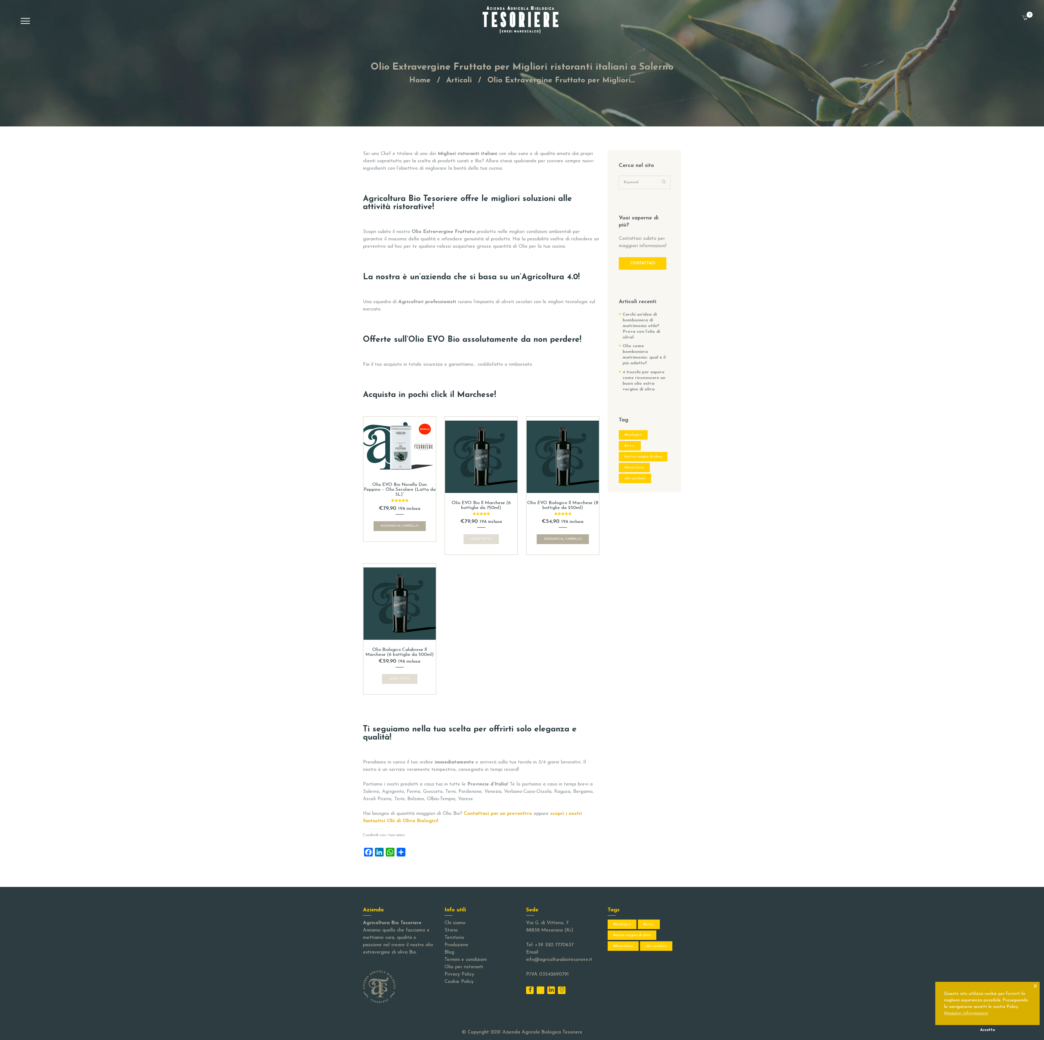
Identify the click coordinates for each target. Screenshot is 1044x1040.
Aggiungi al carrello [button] (400, 525)
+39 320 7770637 (554, 945)
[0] (1032, 15)
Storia (451, 930)
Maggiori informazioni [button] (966, 1013)
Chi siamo (455, 923)
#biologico (633, 435)
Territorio (454, 937)
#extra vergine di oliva (643, 457)
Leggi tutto (481, 539)
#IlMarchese (634, 467)
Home (420, 80)
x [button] (1035, 985)
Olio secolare (634, 478)
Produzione (456, 945)
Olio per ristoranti (464, 967)
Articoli (459, 80)
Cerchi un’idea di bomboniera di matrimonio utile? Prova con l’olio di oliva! (641, 326)
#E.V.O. (629, 446)
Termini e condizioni (466, 959)
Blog (449, 952)
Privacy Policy (459, 974)
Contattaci (642, 263)
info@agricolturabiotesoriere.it (559, 959)
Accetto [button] (987, 1030)
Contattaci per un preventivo (498, 813)
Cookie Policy (459, 981)
